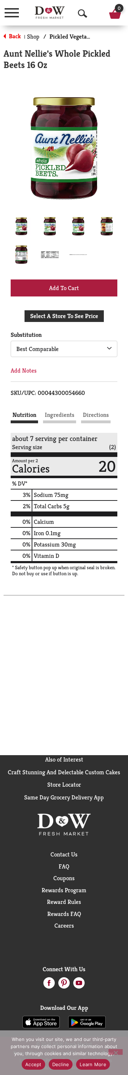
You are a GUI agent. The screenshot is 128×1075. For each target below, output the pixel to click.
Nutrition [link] (24, 415)
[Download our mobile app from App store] (41, 1021)
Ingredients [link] (59, 415)
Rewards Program (64, 890)
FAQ (64, 866)
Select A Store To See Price (64, 316)
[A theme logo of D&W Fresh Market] (50, 13)
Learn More (93, 1064)
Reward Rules (64, 902)
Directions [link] (96, 415)
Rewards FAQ (64, 914)
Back (14, 36)
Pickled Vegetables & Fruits (84, 36)
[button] (21, 226)
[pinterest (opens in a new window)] (64, 985)
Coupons (64, 878)
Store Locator (64, 784)
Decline (60, 1064)
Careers (64, 925)
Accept (33, 1064)
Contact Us (64, 854)
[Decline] (115, 1052)
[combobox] (64, 349)
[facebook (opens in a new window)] (49, 985)
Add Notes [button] (24, 370)
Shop (33, 36)
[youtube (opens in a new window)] (79, 985)
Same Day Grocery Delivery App (64, 797)
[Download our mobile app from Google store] (87, 1021)
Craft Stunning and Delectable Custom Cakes (64, 772)
